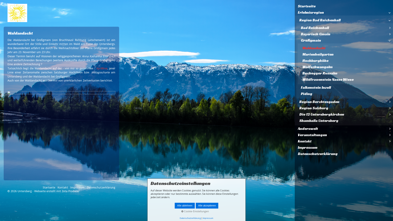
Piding (306, 93)
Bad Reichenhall (315, 27)
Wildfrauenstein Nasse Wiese (328, 79)
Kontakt (304, 141)
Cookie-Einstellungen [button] (196, 211)
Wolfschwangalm (317, 67)
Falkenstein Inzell (316, 87)
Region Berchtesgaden (319, 101)
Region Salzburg (313, 108)
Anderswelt (308, 128)
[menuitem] (344, 6)
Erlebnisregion (311, 12)
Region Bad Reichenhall (320, 20)
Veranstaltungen (312, 135)
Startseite (307, 6)
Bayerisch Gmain (315, 34)
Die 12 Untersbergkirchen (321, 114)
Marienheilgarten (318, 54)
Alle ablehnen (184, 205)
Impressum (307, 147)
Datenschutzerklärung (318, 153)
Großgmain (311, 40)
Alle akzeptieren (207, 205)
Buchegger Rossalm (319, 73)
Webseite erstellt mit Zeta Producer (57, 191)
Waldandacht (313, 48)
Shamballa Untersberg (318, 120)
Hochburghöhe (315, 60)
